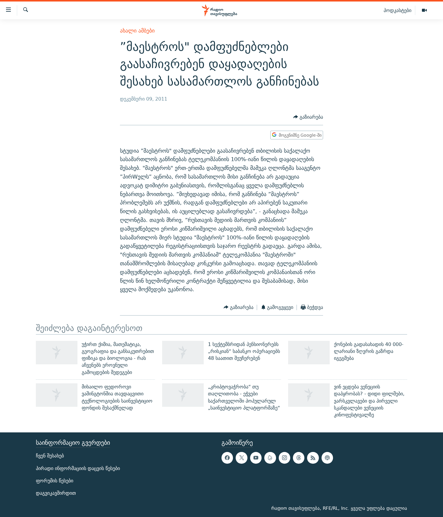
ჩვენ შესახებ (50, 455)
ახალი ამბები (137, 30)
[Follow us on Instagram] (284, 457)
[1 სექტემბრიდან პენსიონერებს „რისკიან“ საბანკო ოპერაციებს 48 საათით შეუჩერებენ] (183, 352)
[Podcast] (327, 457)
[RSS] (313, 457)
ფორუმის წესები (54, 480)
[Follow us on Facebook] (227, 457)
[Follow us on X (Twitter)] (241, 457)
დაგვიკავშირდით (56, 493)
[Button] (308, 117)
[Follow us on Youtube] (256, 457)
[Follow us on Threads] (298, 457)
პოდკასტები (397, 10)
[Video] (424, 10)
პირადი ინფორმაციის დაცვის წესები (78, 468)
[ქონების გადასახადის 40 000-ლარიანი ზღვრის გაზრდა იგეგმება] (309, 352)
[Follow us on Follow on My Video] (270, 457)
